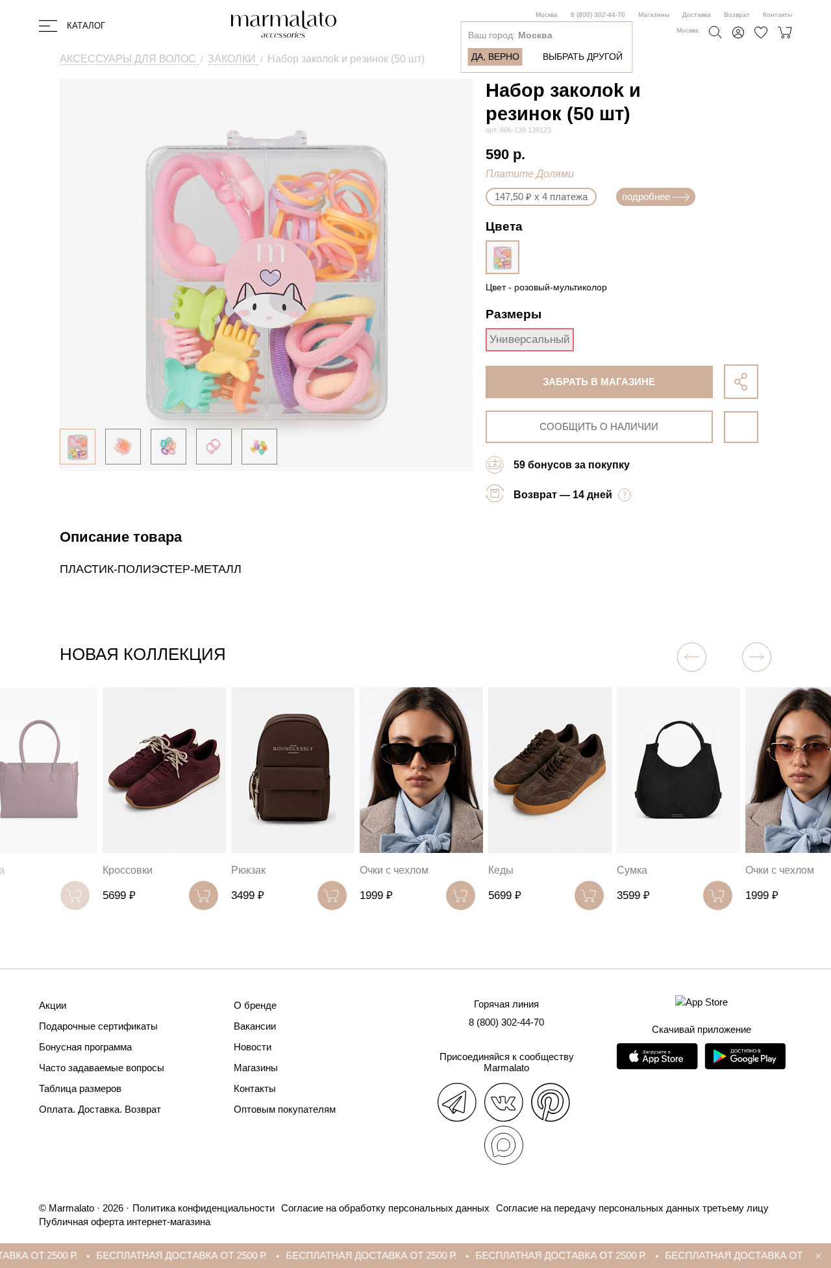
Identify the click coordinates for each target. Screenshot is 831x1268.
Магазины (653, 14)
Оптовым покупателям (285, 1109)
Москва (547, 14)
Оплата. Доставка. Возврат (100, 1109)
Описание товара (121, 537)
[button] (756, 657)
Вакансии (255, 1026)
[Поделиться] (741, 381)
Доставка (696, 14)
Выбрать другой (583, 56)
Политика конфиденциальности (203, 1207)
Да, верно (495, 56)
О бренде (255, 1005)
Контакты (777, 14)
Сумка (589, 870)
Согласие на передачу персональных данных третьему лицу (632, 1207)
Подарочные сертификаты (98, 1026)
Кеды (458, 870)
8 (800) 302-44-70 (598, 14)
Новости (252, 1046)
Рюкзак (205, 870)
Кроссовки (85, 870)
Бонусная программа (85, 1046)
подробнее (646, 196)
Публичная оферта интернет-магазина (124, 1221)
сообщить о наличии (599, 426)
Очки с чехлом (351, 870)
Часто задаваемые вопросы (101, 1067)
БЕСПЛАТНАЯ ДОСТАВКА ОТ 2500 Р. (141, 1255)
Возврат (737, 14)
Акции (52, 1005)
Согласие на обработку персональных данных (385, 1207)
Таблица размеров (80, 1088)
